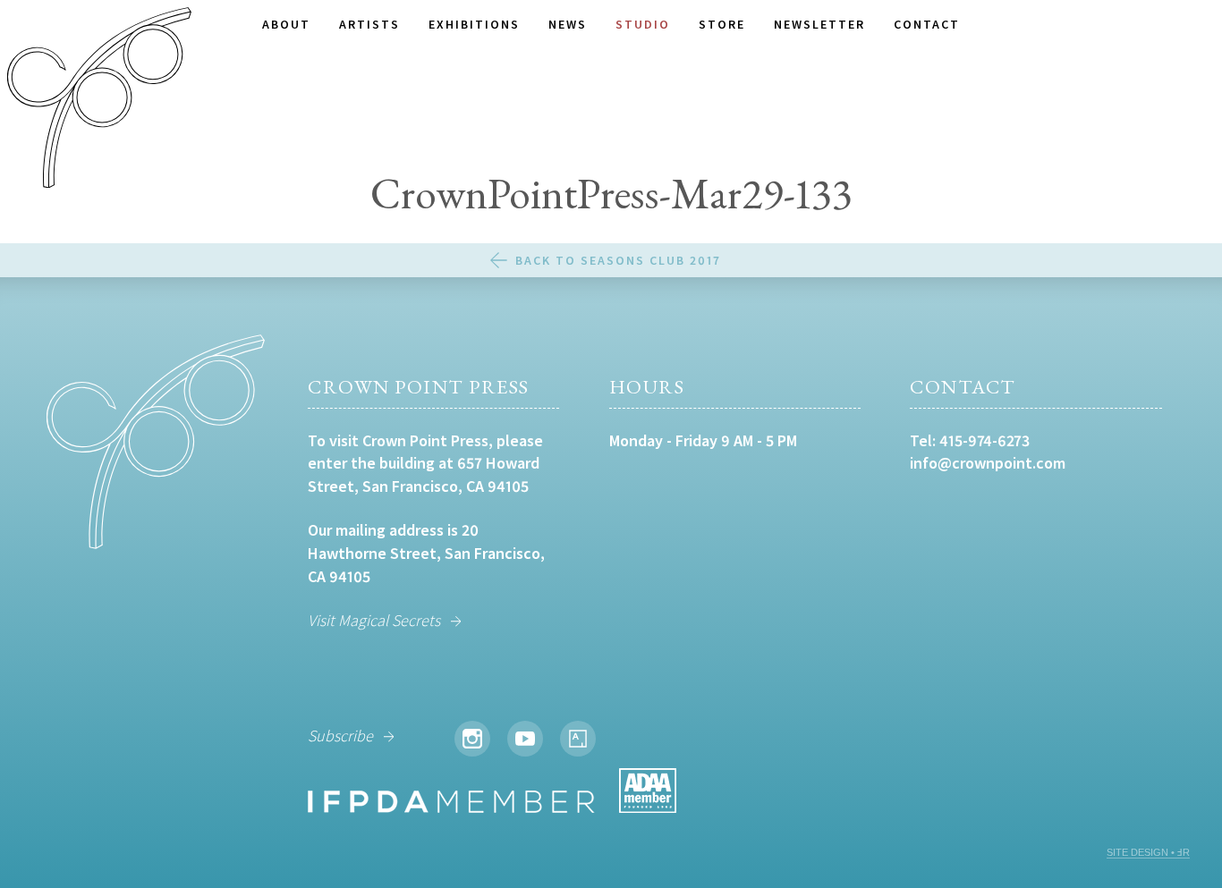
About (286, 24)
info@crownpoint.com (987, 462)
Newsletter (819, 24)
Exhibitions (474, 24)
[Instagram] (472, 739)
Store (722, 24)
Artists (369, 24)
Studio (642, 24)
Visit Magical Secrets (374, 620)
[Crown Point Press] (99, 100)
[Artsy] (578, 739)
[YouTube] (525, 739)
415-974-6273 (984, 440)
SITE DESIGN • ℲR (1148, 852)
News (567, 24)
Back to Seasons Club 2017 (618, 260)
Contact (927, 24)
